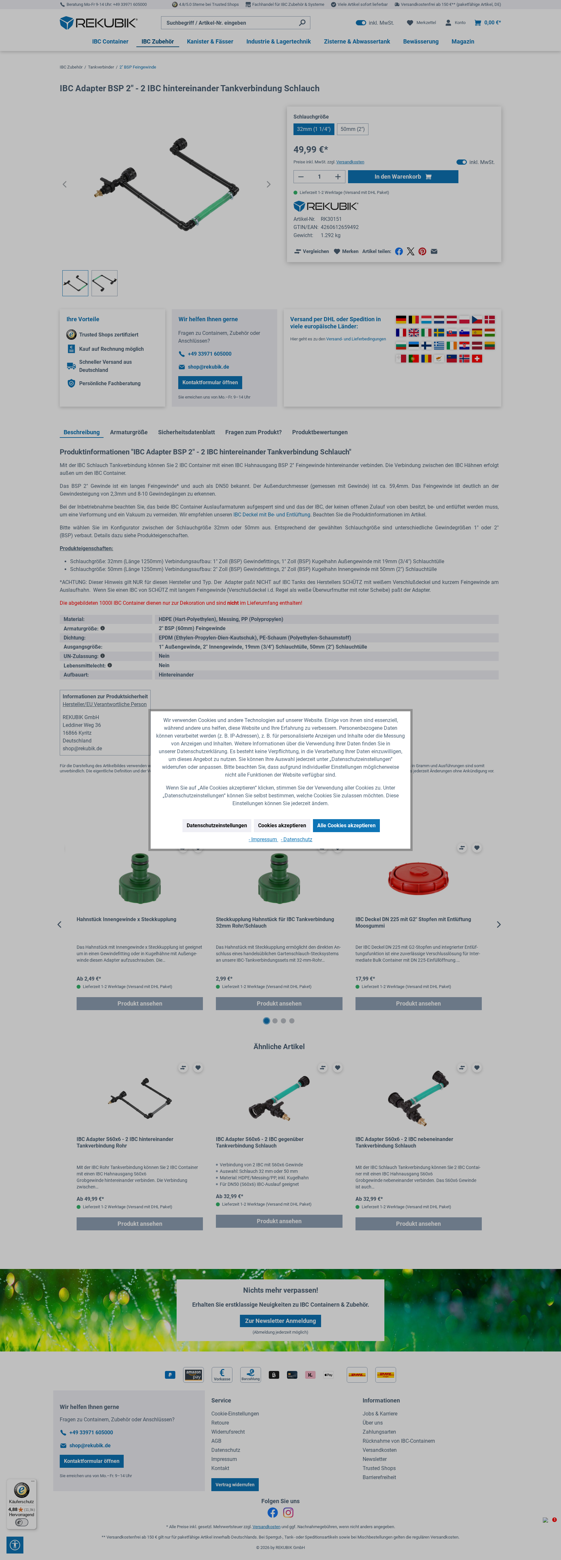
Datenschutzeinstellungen (217, 825)
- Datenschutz (296, 839)
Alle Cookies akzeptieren (346, 825)
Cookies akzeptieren (282, 825)
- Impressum (263, 839)
